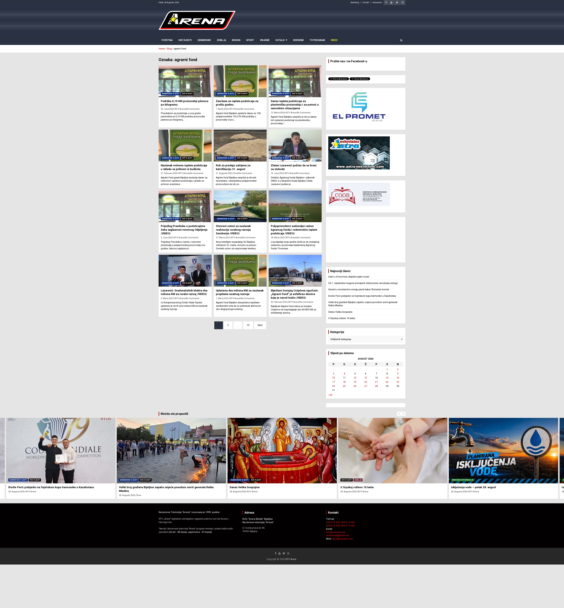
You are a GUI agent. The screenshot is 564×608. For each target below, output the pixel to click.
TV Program (317, 40)
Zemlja (221, 40)
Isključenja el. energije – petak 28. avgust (477, 487)
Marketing (355, 2)
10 (248, 325)
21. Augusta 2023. (224, 173)
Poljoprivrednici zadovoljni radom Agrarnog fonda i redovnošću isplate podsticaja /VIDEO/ (294, 229)
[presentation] (399, 414)
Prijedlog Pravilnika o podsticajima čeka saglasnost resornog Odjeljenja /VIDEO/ (184, 229)
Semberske (204, 40)
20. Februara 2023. (279, 302)
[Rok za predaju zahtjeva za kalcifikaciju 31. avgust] (240, 146)
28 (376, 386)
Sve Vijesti (185, 40)
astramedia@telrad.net (337, 535)
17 (333, 382)
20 (365, 382)
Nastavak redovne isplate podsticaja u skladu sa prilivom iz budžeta (184, 167)
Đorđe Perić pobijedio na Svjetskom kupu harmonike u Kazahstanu (362, 296)
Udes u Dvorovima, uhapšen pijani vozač (348, 276)
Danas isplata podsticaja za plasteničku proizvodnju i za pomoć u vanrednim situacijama (295, 104)
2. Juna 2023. (167, 237)
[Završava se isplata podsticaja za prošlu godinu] (240, 81)
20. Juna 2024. (167, 109)
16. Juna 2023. (277, 173)
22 (387, 382)
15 (387, 377)
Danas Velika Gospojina (340, 312)
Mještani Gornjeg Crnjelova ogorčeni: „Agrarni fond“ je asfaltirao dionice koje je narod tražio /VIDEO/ (294, 294)
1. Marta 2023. (222, 298)
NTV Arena (180, 109)
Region (236, 40)
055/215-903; (333, 522)
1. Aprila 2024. (222, 109)
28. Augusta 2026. (16, 495)
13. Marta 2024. (278, 112)
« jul (330, 394)
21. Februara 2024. (169, 173)
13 (365, 377)
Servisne (298, 40)
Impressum (377, 2)
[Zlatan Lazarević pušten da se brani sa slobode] (295, 146)
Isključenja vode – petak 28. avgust (362, 487)
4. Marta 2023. (167, 298)
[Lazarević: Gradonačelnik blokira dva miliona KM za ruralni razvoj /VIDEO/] (185, 271)
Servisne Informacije (352, 480)
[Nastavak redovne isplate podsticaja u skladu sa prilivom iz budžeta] (185, 146)
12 (355, 377)
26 (355, 386)
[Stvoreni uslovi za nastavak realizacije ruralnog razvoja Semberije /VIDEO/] (240, 206)
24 (333, 386)
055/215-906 (348, 525)
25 (344, 386)
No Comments (193, 109)
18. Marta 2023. (278, 237)
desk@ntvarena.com (342, 538)
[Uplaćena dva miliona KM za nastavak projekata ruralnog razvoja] (240, 271)
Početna (167, 40)
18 (344, 382)
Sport (250, 40)
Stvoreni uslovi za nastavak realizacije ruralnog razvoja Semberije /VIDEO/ (233, 229)
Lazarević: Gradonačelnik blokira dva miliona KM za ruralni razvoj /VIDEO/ (184, 292)
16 (398, 377)
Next (260, 325)
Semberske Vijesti (170, 94)
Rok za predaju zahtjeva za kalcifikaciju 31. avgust (233, 167)
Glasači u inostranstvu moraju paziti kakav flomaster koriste (358, 289)
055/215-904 (348, 522)
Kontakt (365, 2)
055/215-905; (333, 525)
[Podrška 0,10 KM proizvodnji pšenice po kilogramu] (185, 81)
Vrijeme (265, 40)
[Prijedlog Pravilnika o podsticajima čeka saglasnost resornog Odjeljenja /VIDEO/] (185, 206)
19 (355, 382)
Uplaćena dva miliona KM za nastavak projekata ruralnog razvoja (240, 292)
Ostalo (280, 40)
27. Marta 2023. (223, 237)
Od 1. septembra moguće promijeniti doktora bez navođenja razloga (363, 283)
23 (398, 382)
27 (365, 386)
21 (376, 382)
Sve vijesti (187, 94)
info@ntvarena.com (336, 532)
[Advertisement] (365, 239)
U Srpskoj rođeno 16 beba (341, 318)
